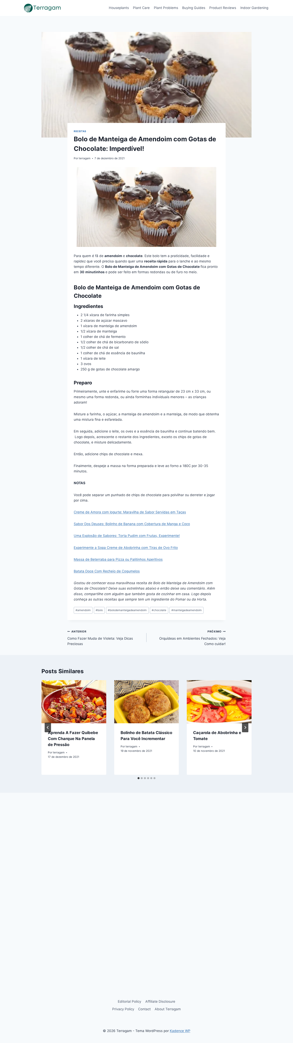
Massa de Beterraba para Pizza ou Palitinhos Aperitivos (118, 559)
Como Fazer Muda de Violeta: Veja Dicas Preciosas (100, 638)
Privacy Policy (123, 1009)
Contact (144, 1009)
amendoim (83, 610)
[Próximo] (245, 727)
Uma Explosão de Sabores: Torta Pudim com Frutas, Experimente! (127, 536)
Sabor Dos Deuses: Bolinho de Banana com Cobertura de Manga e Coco (132, 524)
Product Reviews (222, 8)
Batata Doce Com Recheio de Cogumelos (107, 571)
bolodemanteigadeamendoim (127, 610)
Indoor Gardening (254, 8)
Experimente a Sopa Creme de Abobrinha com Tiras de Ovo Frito (126, 548)
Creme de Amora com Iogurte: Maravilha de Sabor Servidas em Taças (130, 512)
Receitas (80, 131)
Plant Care (141, 8)
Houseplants (119, 8)
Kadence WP (180, 1031)
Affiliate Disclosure (160, 1001)
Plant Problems (166, 8)
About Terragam (168, 1009)
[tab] (139, 778)
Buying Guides (193, 8)
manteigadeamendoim (186, 610)
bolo (99, 610)
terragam (84, 158)
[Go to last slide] (48, 727)
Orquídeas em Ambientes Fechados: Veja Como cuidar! (192, 638)
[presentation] (73, 701)
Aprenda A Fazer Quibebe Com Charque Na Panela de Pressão (73, 738)
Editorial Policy (129, 1001)
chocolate (159, 610)
